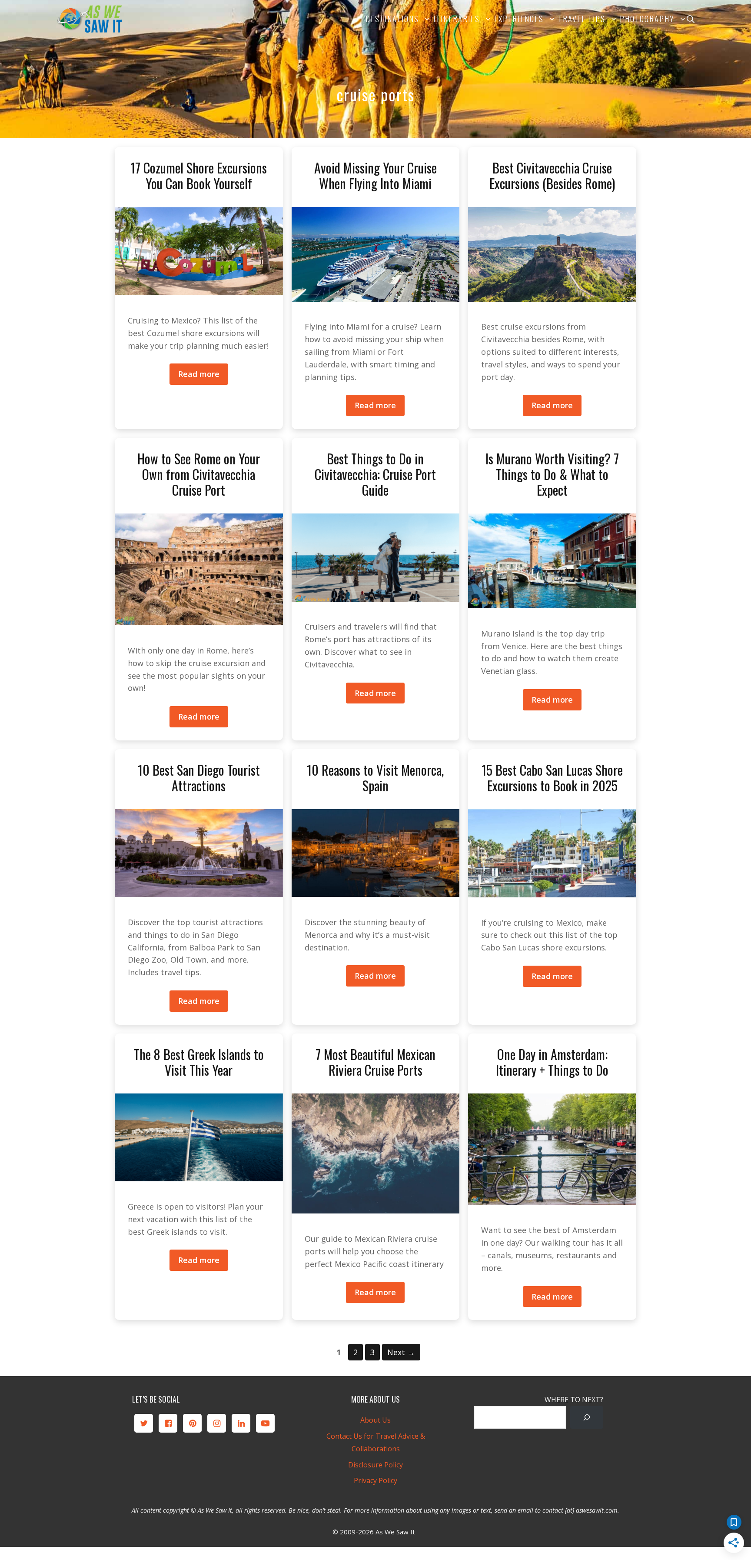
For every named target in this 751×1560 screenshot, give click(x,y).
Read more (198, 374)
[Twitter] (143, 1423)
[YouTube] (265, 1423)
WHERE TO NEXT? (574, 1399)
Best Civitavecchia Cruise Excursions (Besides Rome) (552, 175)
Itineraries (456, 18)
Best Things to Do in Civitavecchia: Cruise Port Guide (375, 474)
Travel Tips (581, 18)
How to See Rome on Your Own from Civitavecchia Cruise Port (198, 474)
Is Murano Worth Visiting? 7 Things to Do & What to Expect (552, 474)
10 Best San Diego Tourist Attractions (199, 777)
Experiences (519, 18)
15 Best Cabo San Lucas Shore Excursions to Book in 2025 (552, 777)
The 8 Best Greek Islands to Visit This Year (199, 1062)
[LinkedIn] (241, 1423)
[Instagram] (216, 1423)
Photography (647, 18)
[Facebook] (168, 1423)
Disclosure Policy (375, 1465)
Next (401, 1352)
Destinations (392, 18)
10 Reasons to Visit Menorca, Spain (375, 777)
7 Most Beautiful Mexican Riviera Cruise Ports (375, 1062)
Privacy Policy (375, 1480)
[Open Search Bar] (691, 18)
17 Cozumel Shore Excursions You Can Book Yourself (198, 175)
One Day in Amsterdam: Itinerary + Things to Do (552, 1062)
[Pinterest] (192, 1423)
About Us (375, 1420)
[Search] (586, 1417)
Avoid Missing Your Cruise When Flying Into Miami (375, 175)
